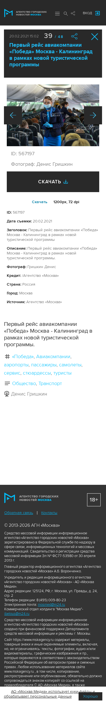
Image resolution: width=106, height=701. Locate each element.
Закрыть (95, 37)
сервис (12, 373)
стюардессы (37, 373)
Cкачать (39, 201)
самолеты (70, 365)
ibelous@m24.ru (16, 613)
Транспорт (50, 383)
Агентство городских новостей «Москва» (25, 13)
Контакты (49, 512)
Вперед (93, 115)
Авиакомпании (53, 356)
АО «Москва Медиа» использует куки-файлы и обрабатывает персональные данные (49, 694)
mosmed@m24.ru (51, 604)
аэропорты (16, 365)
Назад (13, 115)
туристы (62, 373)
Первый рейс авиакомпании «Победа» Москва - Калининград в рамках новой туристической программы (50, 55)
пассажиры (44, 365)
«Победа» (23, 356)
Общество (24, 383)
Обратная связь (18, 512)
